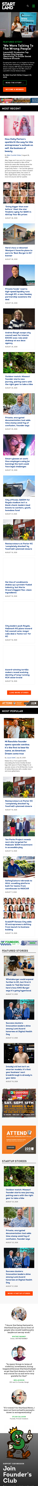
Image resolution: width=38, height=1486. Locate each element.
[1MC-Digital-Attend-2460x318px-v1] (19, 703)
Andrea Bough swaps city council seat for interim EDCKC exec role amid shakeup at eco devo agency (18, 338)
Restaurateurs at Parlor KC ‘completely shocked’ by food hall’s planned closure (19, 546)
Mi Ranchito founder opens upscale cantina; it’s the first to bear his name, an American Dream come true (17, 748)
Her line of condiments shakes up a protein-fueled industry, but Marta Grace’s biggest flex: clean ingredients (18, 587)
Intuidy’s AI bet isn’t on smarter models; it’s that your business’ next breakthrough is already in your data (19, 1072)
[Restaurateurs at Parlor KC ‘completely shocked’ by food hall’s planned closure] (19, 530)
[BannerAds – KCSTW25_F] (19, 100)
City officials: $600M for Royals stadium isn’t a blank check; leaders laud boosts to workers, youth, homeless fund (18, 505)
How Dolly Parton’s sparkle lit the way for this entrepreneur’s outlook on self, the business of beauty (19, 145)
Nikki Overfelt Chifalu (14, 155)
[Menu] (33, 6)
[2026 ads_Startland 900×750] (19, 1103)
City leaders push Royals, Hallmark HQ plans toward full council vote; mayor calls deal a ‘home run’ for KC (18, 631)
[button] (27, 6)
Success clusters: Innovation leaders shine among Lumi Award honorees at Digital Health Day (19, 1028)
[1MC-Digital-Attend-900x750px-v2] (19, 1139)
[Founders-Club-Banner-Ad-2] (19, 943)
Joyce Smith (11, 758)
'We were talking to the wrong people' (18, 47)
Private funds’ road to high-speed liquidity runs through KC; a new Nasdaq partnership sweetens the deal (18, 294)
